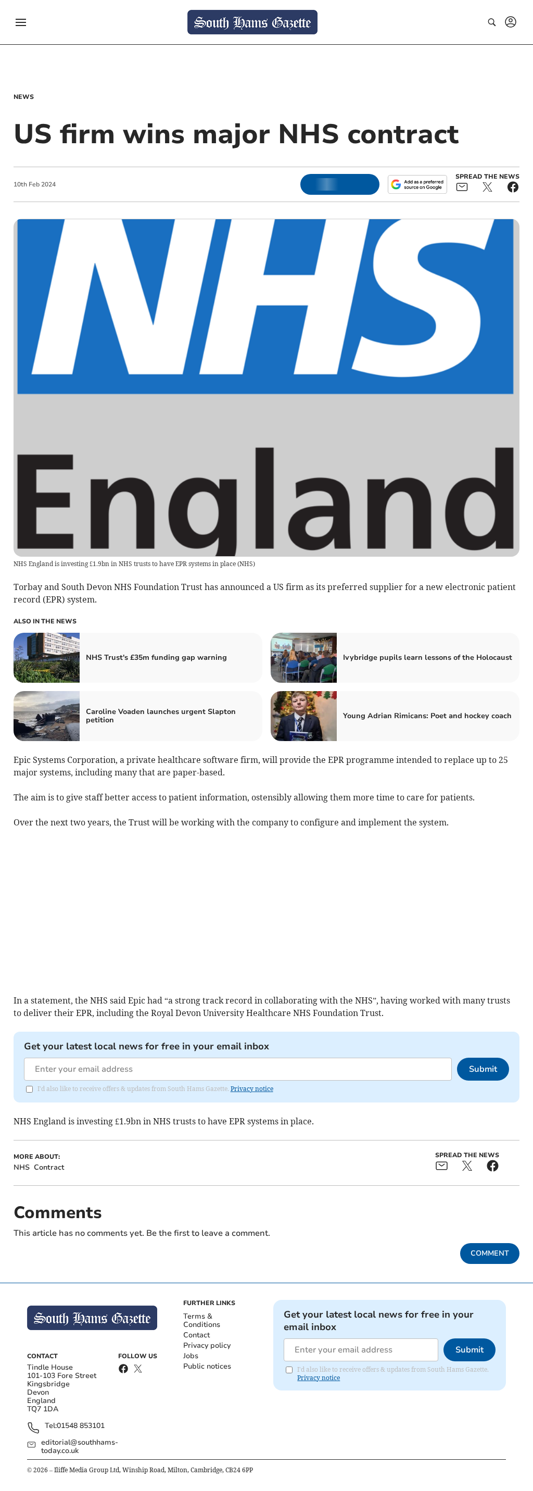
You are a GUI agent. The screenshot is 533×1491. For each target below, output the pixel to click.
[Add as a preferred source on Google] (417, 184)
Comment (490, 1253)
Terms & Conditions (201, 1320)
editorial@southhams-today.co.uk (79, 1446)
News (24, 97)
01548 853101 (81, 1426)
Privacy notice (252, 1089)
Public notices (207, 1366)
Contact (196, 1335)
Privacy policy (207, 1345)
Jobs (190, 1356)
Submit (483, 1069)
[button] (20, 22)
